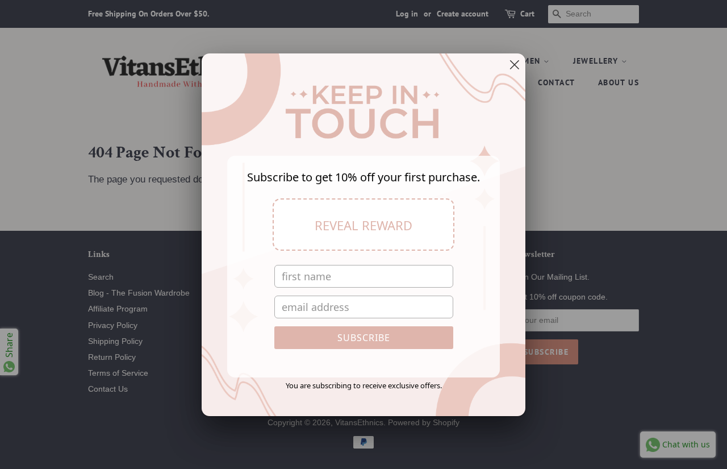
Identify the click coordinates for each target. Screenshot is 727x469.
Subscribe (363, 337)
